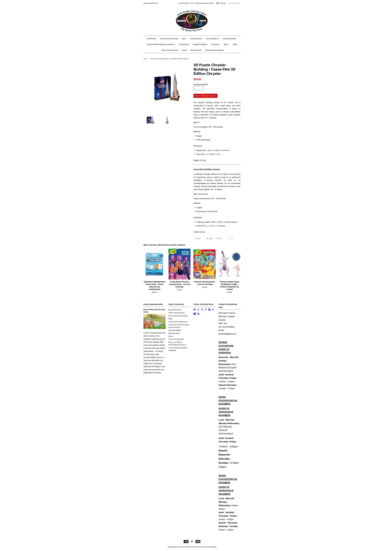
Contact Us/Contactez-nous (178, 321)
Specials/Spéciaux (229, 38)
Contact (184, 50)
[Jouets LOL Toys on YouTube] (195, 314)
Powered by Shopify (210, 547)
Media (235, 44)
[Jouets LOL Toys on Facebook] (198, 310)
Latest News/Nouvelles (153, 304)
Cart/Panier (222, 3)
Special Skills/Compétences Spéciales (161, 44)
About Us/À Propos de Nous (178, 316)
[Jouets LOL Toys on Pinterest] (202, 310)
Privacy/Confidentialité (176, 339)
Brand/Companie (196, 38)
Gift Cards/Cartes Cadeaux (214, 50)
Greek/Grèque (184, 44)
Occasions (215, 44)
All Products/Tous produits (169, 38)
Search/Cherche (196, 50)
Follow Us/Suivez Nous (169, 50)
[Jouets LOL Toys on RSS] (198, 314)
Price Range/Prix (212, 38)
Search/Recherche (175, 310)
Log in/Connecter (183, 3)
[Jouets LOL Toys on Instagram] (209, 310)
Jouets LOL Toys (196, 547)
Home (145, 59)
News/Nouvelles (174, 333)
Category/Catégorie (200, 44)
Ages (184, 38)
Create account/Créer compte (204, 3)
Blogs (226, 44)
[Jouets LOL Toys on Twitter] (195, 310)
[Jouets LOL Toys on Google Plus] (206, 310)
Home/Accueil (151, 38)
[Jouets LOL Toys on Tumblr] (213, 310)
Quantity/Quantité (201, 84)
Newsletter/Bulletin (174, 330)
